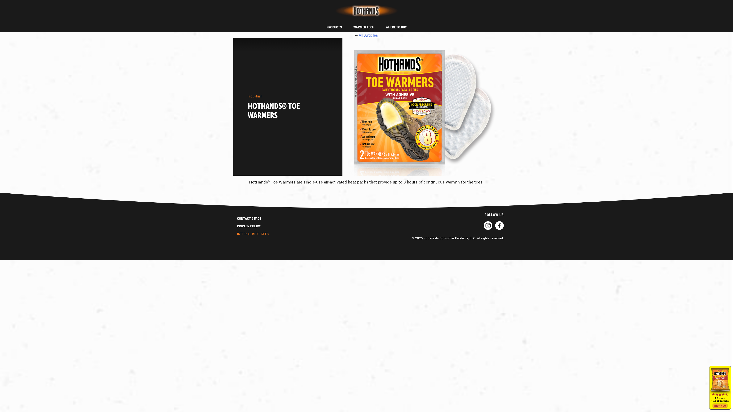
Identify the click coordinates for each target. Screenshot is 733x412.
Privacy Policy (249, 226)
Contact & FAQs (249, 218)
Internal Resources (253, 234)
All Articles (368, 35)
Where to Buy (396, 27)
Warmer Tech (363, 27)
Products (334, 27)
